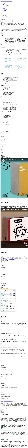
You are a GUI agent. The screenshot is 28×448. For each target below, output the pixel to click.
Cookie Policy (10, 401)
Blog (4, 8)
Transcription (8, 6)
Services (5, 4)
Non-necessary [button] (4, 438)
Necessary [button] (3, 427)
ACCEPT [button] (10, 407)
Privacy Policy (4, 401)
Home (4, 3)
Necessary (4, 428)
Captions (7, 5)
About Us (5, 9)
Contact (4, 10)
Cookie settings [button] (4, 407)
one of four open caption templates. (8, 259)
